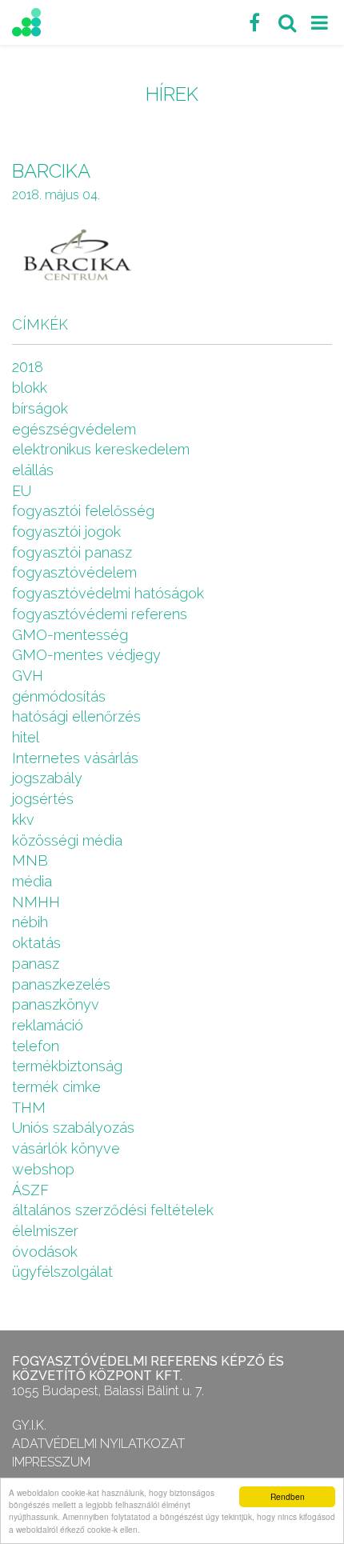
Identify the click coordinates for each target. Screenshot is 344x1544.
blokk (29, 387)
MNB (30, 860)
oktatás (36, 942)
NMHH (36, 902)
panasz (35, 963)
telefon (35, 1046)
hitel (25, 737)
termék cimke (56, 1086)
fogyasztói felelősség (83, 510)
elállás (33, 470)
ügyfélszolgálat (62, 1271)
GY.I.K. (29, 1425)
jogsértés (43, 798)
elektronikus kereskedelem (101, 449)
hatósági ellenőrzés (76, 716)
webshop (43, 1169)
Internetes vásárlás (75, 758)
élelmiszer (45, 1230)
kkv (23, 819)
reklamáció (47, 1025)
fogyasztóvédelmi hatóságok (108, 593)
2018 (27, 366)
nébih (30, 922)
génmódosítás (59, 696)
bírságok (40, 408)
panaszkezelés (61, 984)
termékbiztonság (67, 1066)
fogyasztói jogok (66, 531)
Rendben (287, 1496)
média (32, 881)
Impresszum (51, 1462)
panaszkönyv (55, 1004)
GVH (27, 675)
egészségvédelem (74, 429)
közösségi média (67, 840)
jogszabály (47, 778)
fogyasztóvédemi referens (99, 614)
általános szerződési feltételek (113, 1210)
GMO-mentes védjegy (86, 654)
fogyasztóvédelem (74, 572)
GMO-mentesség (70, 634)
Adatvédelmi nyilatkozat (98, 1443)
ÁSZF (30, 1190)
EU (21, 490)
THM (29, 1107)
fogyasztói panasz (72, 552)
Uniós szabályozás (73, 1127)
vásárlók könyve (66, 1148)
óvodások (45, 1251)
